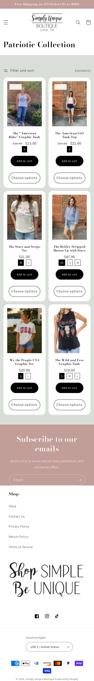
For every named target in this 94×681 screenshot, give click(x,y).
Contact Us (16, 516)
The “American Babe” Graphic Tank (24, 135)
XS (61, 262)
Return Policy (18, 536)
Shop (12, 506)
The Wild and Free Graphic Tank (69, 362)
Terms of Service (21, 547)
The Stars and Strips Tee (24, 248)
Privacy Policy (19, 526)
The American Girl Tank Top (69, 135)
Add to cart (24, 161)
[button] (6, 22)
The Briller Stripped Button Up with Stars (70, 248)
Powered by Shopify (66, 679)
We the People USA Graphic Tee (25, 362)
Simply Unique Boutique (40, 679)
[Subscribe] (80, 480)
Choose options (24, 177)
